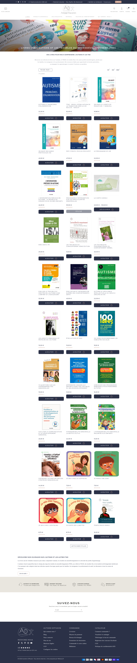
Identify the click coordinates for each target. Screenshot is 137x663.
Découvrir (105, 209)
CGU (96, 643)
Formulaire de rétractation (77, 640)
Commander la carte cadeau (77, 643)
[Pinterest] (22, 2)
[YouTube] (25, 2)
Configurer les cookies (51, 649)
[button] (114, 8)
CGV (45, 646)
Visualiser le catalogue (102, 634)
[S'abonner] (82, 610)
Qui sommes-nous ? (50, 631)
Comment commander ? (102, 631)
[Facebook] (16, 2)
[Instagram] (18, 2)
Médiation (72, 646)
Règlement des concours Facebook (106, 640)
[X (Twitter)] (20, 2)
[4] (117, 70)
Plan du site (47, 640)
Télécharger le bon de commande (105, 637)
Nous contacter (48, 637)
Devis (118, 1)
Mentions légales (49, 643)
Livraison (72, 631)
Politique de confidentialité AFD (105, 646)
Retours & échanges (75, 637)
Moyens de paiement (75, 634)
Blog (45, 634)
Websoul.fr (61, 659)
